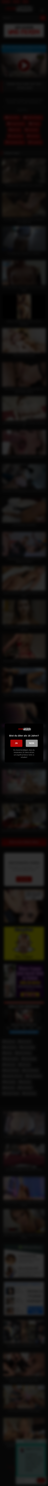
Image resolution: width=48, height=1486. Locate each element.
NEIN (31, 743)
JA (16, 743)
